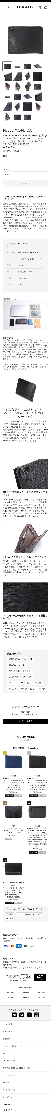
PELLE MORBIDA (17, 130)
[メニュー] (4, 7)
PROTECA (9, 918)
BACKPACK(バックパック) (20, 677)
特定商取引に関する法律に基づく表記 (16, 1068)
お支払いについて (11, 935)
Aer (13, 826)
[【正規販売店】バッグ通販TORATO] (24, 7)
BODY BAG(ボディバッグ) (20, 659)
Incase (13, 776)
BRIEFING (9, 914)
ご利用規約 (6, 1104)
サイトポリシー (8, 1097)
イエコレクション (8, 1075)
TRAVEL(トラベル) (17, 665)
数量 (5, 156)
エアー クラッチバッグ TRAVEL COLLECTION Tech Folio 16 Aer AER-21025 (13, 830)
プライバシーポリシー (10, 1090)
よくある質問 (7, 1024)
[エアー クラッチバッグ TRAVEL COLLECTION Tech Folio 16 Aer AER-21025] (13, 811)
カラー (6, 169)
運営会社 (5, 1082)
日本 (8, 1110)
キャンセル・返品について (12, 1046)
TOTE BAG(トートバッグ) (20, 671)
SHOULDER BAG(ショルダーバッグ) (25, 683)
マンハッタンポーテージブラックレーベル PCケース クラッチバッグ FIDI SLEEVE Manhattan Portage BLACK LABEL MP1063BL (13, 892)
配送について (9, 958)
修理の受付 (6, 1039)
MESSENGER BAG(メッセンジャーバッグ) (27, 689)
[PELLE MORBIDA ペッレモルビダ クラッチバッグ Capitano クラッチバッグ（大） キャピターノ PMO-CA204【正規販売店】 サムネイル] (7, 66)
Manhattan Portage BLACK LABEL (29, 914)
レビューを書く (25, 721)
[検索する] (9, 7)
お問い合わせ (7, 1031)
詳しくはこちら (19, 369)
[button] (9, 147)
